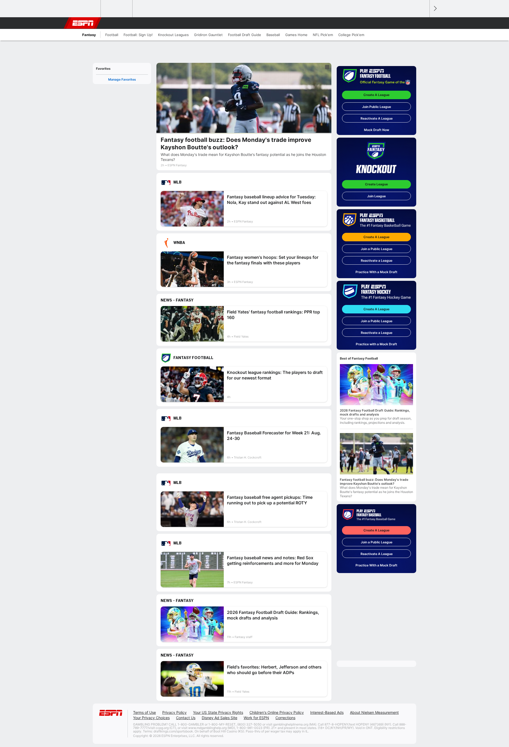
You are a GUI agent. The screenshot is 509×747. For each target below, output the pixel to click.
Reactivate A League (377, 118)
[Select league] (85, 9)
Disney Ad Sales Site (219, 717)
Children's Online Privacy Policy (276, 712)
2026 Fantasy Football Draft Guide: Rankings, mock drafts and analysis (375, 412)
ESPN (83, 23)
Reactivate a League (376, 261)
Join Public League (376, 107)
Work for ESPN (256, 717)
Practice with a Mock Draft (376, 344)
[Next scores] (434, 8)
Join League (376, 196)
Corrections (285, 717)
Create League (376, 184)
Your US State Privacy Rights (218, 712)
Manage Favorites (122, 79)
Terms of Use (144, 712)
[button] (423, 23)
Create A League (376, 95)
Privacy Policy (174, 712)
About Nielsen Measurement (374, 712)
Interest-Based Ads (327, 712)
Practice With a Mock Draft (376, 272)
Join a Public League (376, 249)
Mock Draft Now (376, 130)
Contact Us (185, 717)
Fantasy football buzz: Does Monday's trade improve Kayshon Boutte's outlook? (374, 482)
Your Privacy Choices (151, 717)
